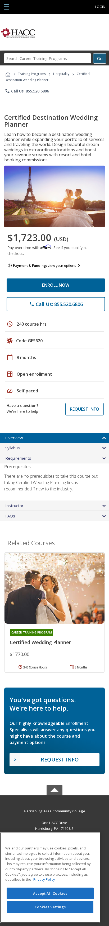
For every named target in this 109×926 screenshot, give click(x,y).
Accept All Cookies (50, 893)
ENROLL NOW (55, 285)
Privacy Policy (44, 879)
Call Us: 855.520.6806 (27, 91)
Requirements (18, 458)
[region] (50, 877)
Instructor (14, 505)
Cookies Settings (50, 907)
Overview (14, 437)
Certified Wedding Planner (40, 642)
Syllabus (12, 447)
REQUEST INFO (84, 409)
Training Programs (32, 74)
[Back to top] (54, 810)
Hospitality (61, 74)
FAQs (10, 516)
